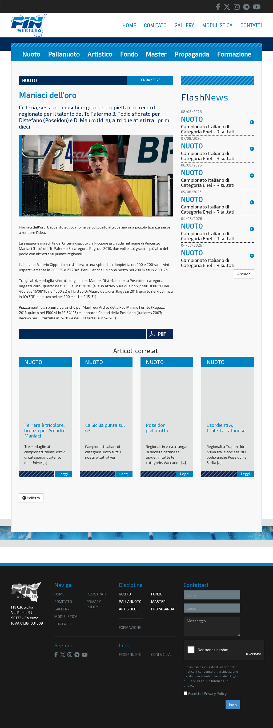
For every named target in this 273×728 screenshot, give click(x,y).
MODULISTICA (217, 25)
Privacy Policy (215, 693)
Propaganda (192, 54)
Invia (233, 704)
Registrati (96, 594)
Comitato (63, 601)
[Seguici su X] (227, 7)
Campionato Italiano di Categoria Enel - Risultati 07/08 (207, 158)
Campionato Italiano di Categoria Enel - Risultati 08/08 (207, 131)
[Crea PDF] (159, 334)
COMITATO (155, 25)
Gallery (61, 609)
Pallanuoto (64, 54)
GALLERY (184, 25)
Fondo (129, 54)
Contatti (62, 624)
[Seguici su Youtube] (257, 7)
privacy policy (94, 604)
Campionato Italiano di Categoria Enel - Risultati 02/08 (207, 265)
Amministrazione (25, 639)
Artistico (100, 54)
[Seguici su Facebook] (218, 7)
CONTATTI (251, 25)
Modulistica (65, 616)
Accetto (194, 693)
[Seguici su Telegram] (246, 7)
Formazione (234, 54)
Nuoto (31, 54)
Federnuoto (130, 654)
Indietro (33, 497)
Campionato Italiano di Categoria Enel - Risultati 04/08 (207, 238)
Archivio (244, 274)
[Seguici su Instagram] (236, 7)
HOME (129, 25)
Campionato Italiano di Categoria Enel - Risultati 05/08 (207, 212)
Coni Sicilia (161, 654)
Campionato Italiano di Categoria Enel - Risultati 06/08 (207, 185)
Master (156, 54)
